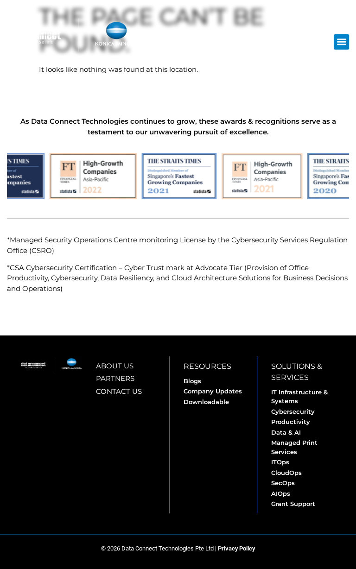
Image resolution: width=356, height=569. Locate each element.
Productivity (290, 421)
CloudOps (286, 472)
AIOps (280, 493)
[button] (341, 42)
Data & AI (286, 432)
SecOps (283, 483)
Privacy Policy (236, 548)
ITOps (280, 462)
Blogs (192, 381)
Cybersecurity (293, 411)
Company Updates (213, 391)
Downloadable (206, 401)
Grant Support (293, 503)
